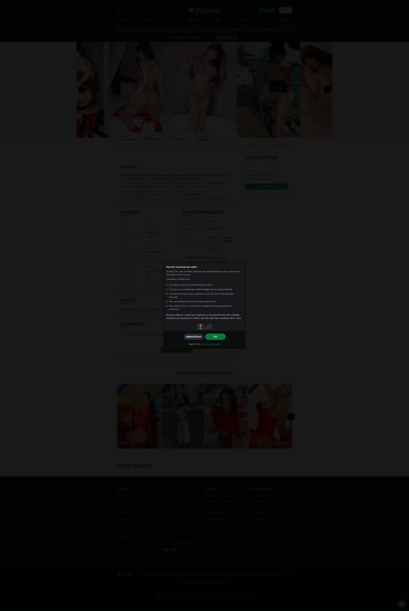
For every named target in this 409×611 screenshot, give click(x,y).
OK (215, 336)
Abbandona (193, 336)
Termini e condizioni (211, 344)
